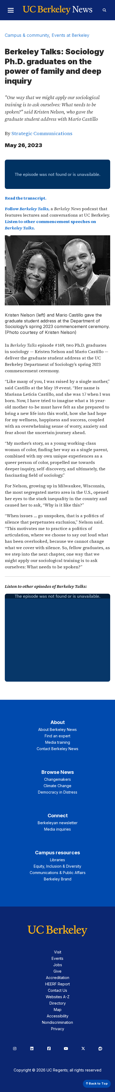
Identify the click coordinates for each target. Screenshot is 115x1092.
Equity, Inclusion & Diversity (57, 866)
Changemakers (57, 779)
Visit (57, 952)
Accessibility (57, 1016)
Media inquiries (57, 829)
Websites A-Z (58, 996)
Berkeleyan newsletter (58, 822)
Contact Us (57, 990)
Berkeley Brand (57, 879)
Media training (57, 742)
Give (57, 971)
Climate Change (57, 785)
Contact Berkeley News (57, 748)
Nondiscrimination (57, 1022)
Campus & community (27, 35)
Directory (57, 1003)
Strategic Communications (41, 133)
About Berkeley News (57, 729)
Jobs (57, 964)
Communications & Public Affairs (58, 872)
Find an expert (57, 736)
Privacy (57, 1028)
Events (57, 958)
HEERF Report (57, 984)
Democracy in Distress (57, 792)
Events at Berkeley (70, 35)
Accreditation (57, 977)
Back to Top (98, 1083)
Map (58, 1009)
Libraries (57, 860)
